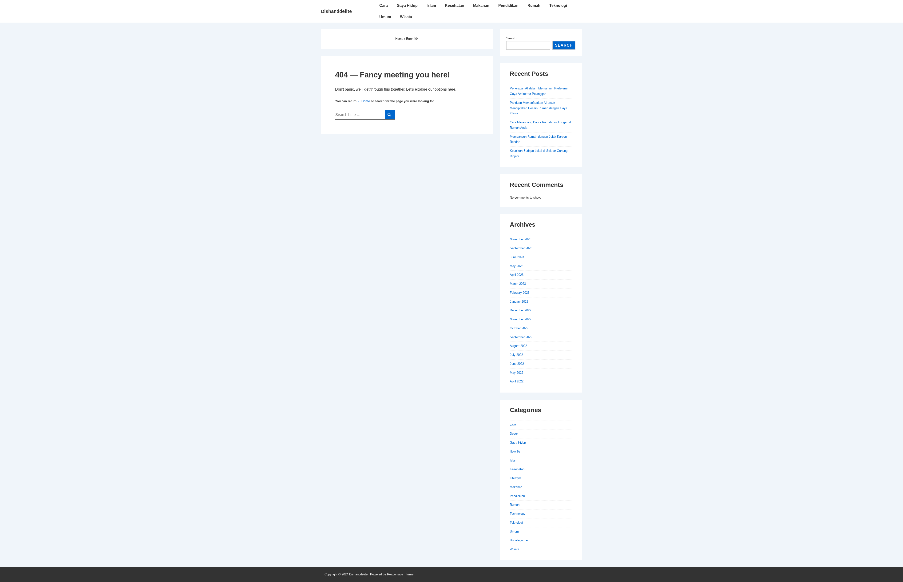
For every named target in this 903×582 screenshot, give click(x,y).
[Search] (390, 114)
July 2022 (516, 355)
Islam (431, 6)
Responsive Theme (400, 574)
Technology (517, 513)
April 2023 (516, 275)
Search (511, 38)
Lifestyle (515, 478)
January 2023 (519, 301)
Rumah (533, 6)
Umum (385, 17)
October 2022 (519, 328)
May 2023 (516, 266)
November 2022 (520, 319)
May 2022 (516, 372)
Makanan (481, 6)
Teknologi (558, 6)
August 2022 (518, 346)
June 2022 (517, 363)
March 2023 (518, 283)
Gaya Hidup (407, 6)
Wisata (406, 17)
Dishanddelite (336, 11)
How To (515, 451)
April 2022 (516, 381)
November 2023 (520, 239)
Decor (514, 433)
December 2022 (520, 310)
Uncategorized (519, 540)
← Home (363, 101)
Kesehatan (454, 6)
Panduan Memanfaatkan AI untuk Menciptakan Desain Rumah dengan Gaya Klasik (538, 108)
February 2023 (519, 292)
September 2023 (521, 248)
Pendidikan (508, 6)
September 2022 (521, 337)
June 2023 (517, 257)
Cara (383, 6)
